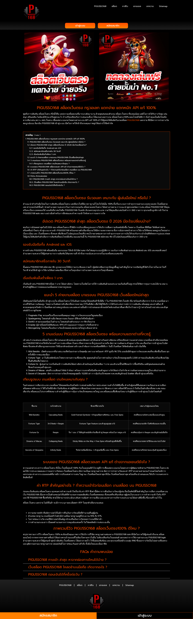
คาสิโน (125, 6)
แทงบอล (137, 6)
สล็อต (114, 6)
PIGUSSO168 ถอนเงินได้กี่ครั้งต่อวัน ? (55, 574)
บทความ (150, 6)
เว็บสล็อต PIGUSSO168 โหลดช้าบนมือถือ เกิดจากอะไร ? (67, 567)
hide (37, 135)
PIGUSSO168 (100, 6)
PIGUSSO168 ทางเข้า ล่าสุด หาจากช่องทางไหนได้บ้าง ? (67, 559)
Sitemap (163, 6)
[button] (96, 560)
